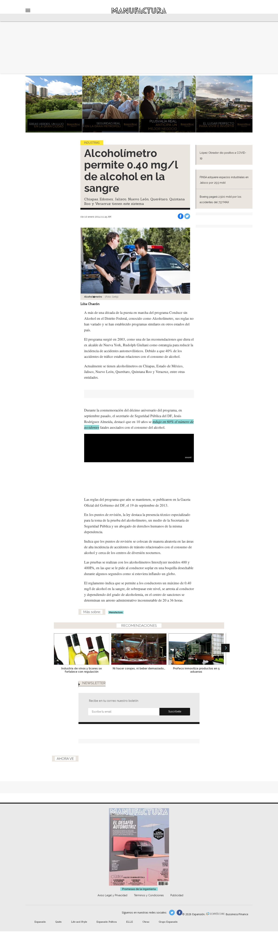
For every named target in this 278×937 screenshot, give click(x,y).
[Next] (225, 648)
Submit (174, 711)
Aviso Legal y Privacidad (112, 895)
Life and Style (79, 921)
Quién (58, 921)
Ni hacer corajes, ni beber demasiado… (139, 668)
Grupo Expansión (168, 921)
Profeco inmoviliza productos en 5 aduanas (196, 670)
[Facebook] (180, 216)
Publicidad (176, 895)
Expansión (40, 921)
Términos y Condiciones (149, 895)
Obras (145, 921)
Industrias (91, 142)
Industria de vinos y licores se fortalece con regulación (81, 670)
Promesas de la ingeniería (139, 889)
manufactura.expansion (179, 912)
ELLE (129, 921)
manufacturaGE (172, 912)
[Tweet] (187, 216)
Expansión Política (106, 921)
